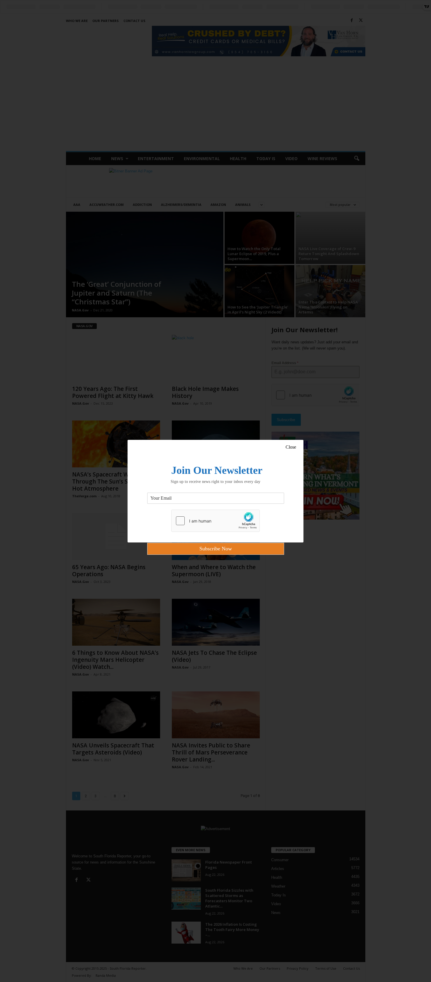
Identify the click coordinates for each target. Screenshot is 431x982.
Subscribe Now (215, 549)
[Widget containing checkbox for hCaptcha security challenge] (215, 521)
